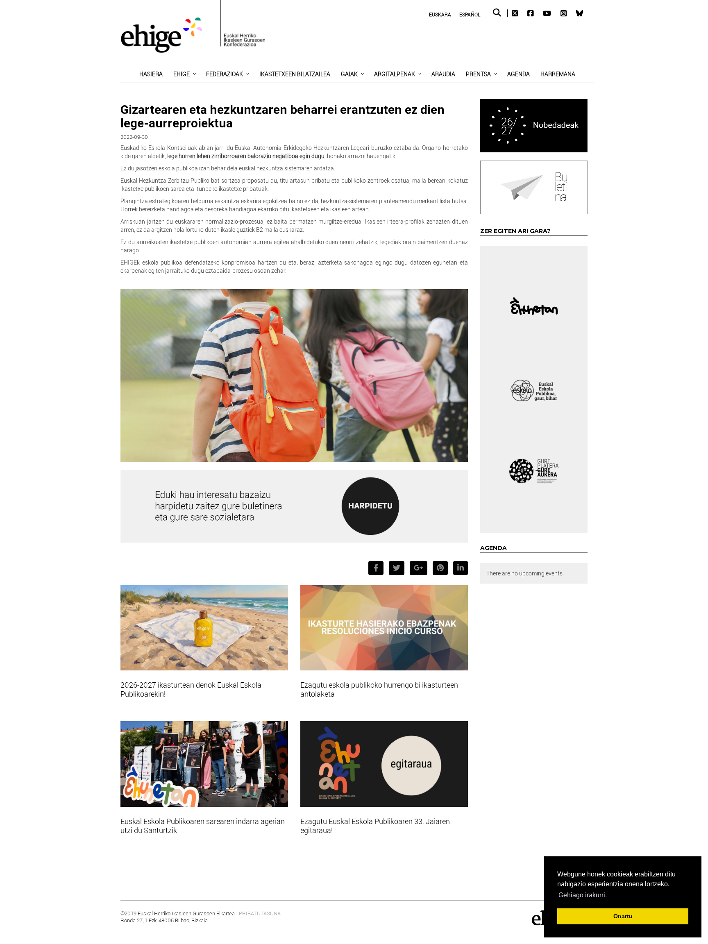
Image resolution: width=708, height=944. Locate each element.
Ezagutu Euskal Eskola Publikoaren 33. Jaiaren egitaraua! (375, 825)
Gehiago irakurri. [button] (582, 895)
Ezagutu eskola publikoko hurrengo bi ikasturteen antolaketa (379, 689)
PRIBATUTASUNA (260, 913)
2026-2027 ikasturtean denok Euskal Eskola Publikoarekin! (190, 689)
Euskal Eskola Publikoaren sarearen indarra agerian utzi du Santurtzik (202, 825)
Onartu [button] (623, 916)
